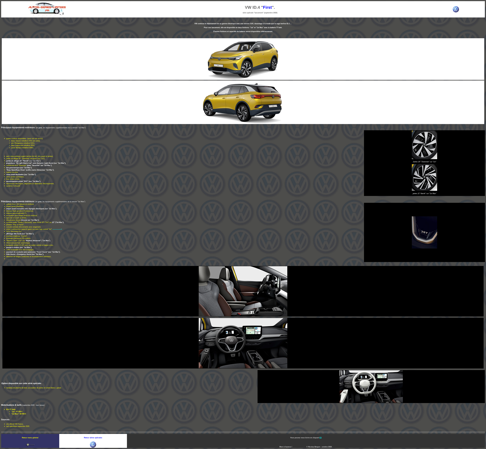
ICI (320, 438)
